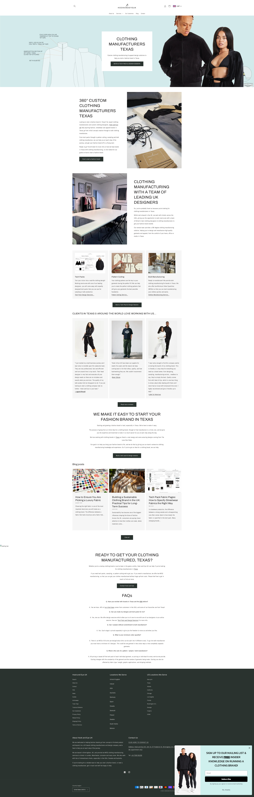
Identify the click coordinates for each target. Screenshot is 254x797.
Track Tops (75, 704)
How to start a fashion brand (91, 159)
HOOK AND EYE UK (168, 791)
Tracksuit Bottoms (77, 707)
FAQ (73, 690)
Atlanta (149, 686)
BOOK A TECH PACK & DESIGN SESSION (127, 64)
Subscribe (226, 779)
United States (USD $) (79, 789)
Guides (74, 697)
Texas (118, 437)
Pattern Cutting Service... (120, 295)
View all (127, 537)
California (149, 690)
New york (149, 679)
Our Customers (76, 711)
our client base (109, 607)
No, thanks (226, 790)
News (73, 693)
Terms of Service (77, 725)
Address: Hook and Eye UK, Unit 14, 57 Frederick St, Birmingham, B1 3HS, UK (153, 747)
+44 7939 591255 (136, 755)
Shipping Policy (76, 721)
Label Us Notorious (155, 394)
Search (74, 679)
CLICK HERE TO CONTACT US (138, 742)
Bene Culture (116, 377)
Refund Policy (76, 718)
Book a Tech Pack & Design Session (127, 305)
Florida (149, 700)
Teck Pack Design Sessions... (84, 295)
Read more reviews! (127, 404)
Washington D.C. (151, 704)
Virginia (149, 711)
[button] (74, 6)
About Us (74, 683)
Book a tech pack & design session (127, 455)
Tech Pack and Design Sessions (128, 620)
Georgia (149, 707)
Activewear (75, 700)
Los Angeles (150, 697)
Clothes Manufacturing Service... (158, 295)
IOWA (148, 714)
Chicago (149, 693)
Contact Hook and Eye (127, 586)
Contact (74, 686)
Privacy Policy (76, 714)
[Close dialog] (249, 748)
